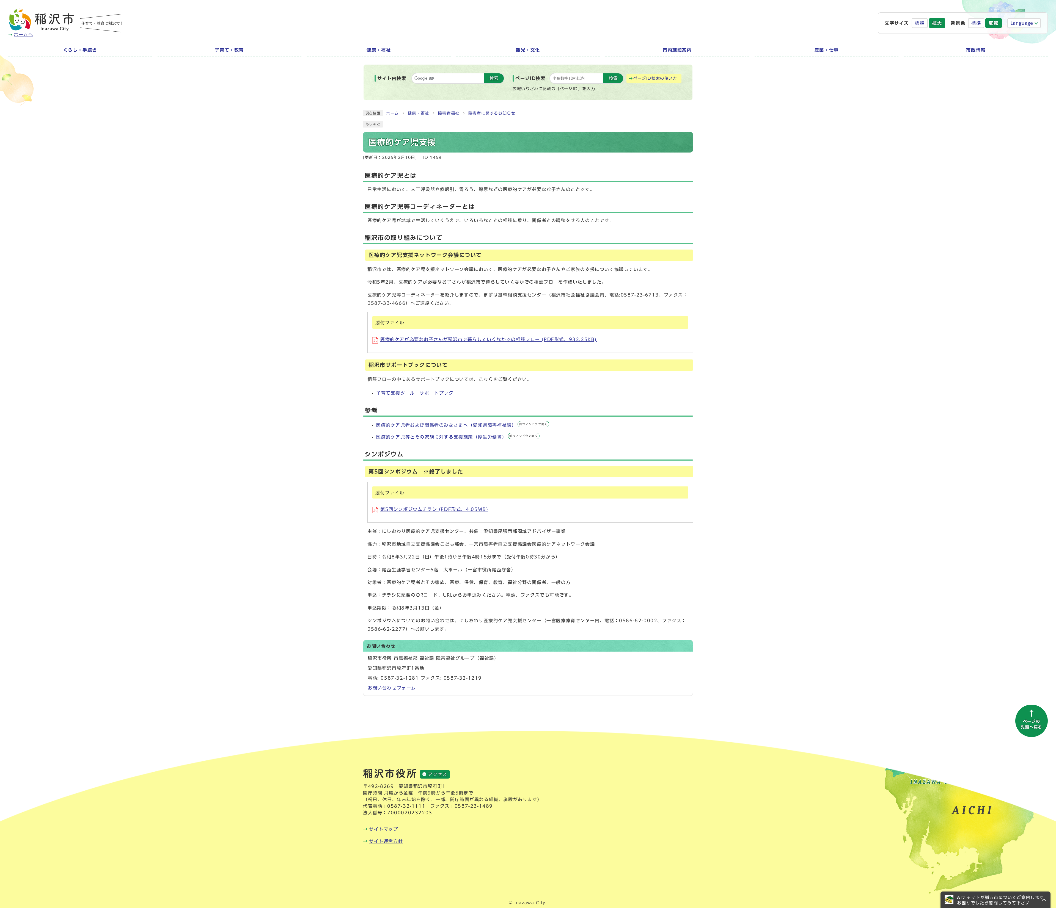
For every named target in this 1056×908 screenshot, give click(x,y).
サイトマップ (383, 829)
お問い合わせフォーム (392, 688)
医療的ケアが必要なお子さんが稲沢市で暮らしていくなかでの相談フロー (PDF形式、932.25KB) (488, 339)
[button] (995, 900)
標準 (920, 23)
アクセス (437, 774)
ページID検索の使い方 (655, 78)
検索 (494, 78)
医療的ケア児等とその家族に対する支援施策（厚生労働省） (457, 437)
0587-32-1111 (406, 806)
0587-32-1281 (400, 678)
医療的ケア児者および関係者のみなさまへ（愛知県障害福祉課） (462, 425)
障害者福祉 (449, 113)
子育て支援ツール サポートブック (415, 393)
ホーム (392, 113)
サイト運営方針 (386, 841)
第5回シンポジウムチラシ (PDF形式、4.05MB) (434, 509)
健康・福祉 (418, 113)
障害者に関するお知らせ (492, 113)
